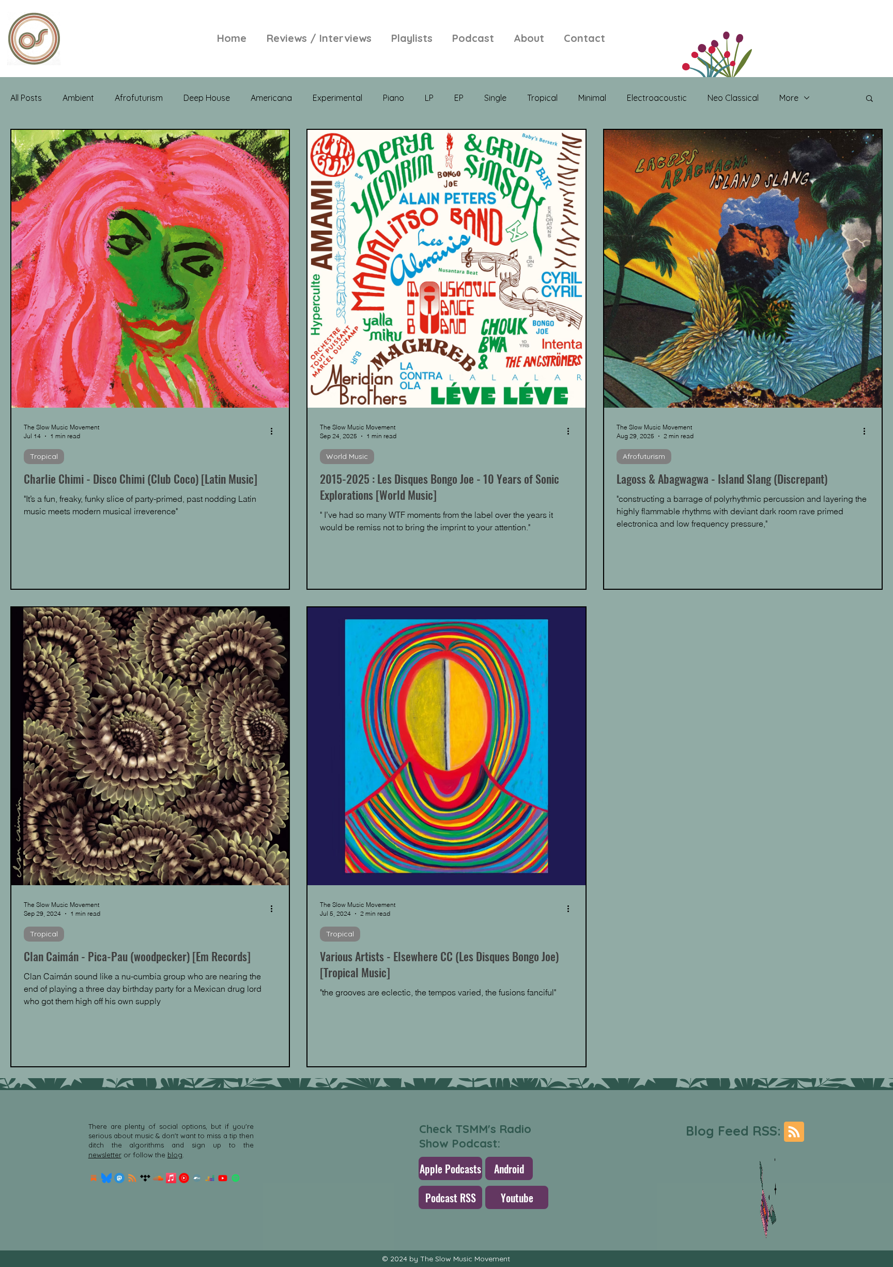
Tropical (542, 98)
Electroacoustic (657, 98)
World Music (347, 456)
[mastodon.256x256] (119, 1178)
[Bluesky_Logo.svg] (106, 1178)
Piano (393, 98)
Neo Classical (733, 98)
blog (174, 1155)
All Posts (26, 98)
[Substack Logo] (93, 1178)
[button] (869, 99)
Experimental (337, 98)
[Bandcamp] (197, 1178)
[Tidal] (145, 1178)
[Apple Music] (171, 1178)
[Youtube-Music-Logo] (184, 1178)
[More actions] (275, 431)
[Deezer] (210, 1178)
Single (495, 98)
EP (459, 98)
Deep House (206, 98)
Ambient (78, 98)
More (788, 98)
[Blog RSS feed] (794, 1132)
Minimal (592, 98)
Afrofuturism (139, 98)
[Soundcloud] (158, 1178)
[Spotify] (235, 1178)
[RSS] (132, 1178)
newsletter (104, 1155)
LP (429, 98)
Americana (271, 98)
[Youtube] (223, 1178)
